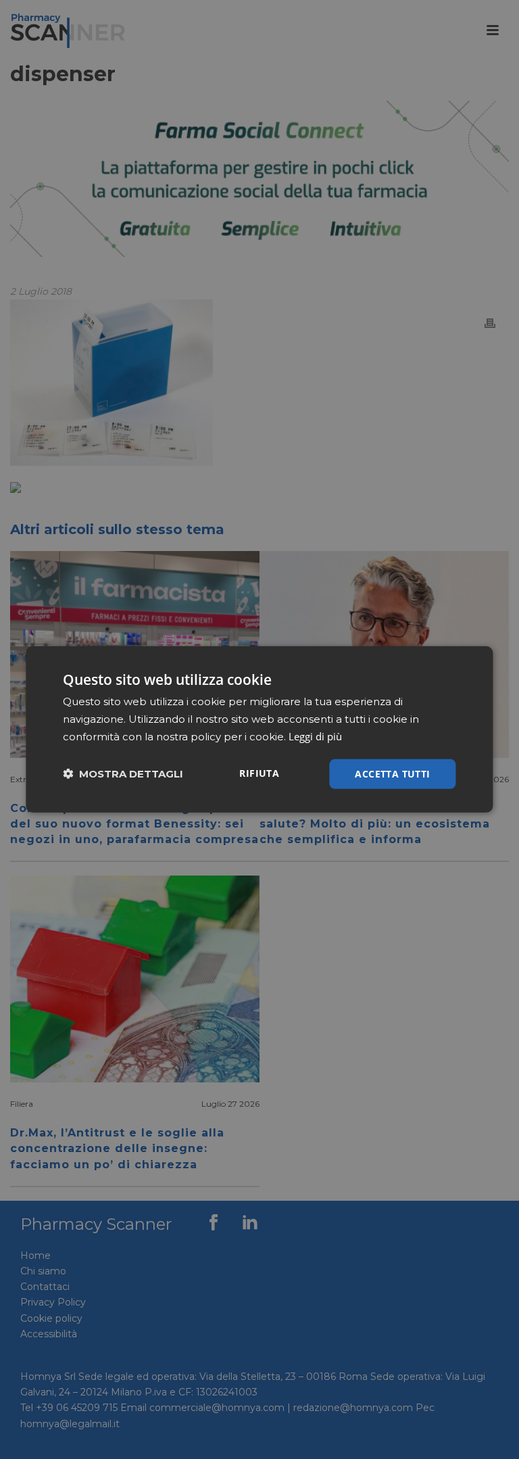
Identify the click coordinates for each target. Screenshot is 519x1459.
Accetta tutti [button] (392, 773)
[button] (123, 774)
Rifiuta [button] (259, 772)
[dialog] (259, 729)
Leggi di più (315, 736)
